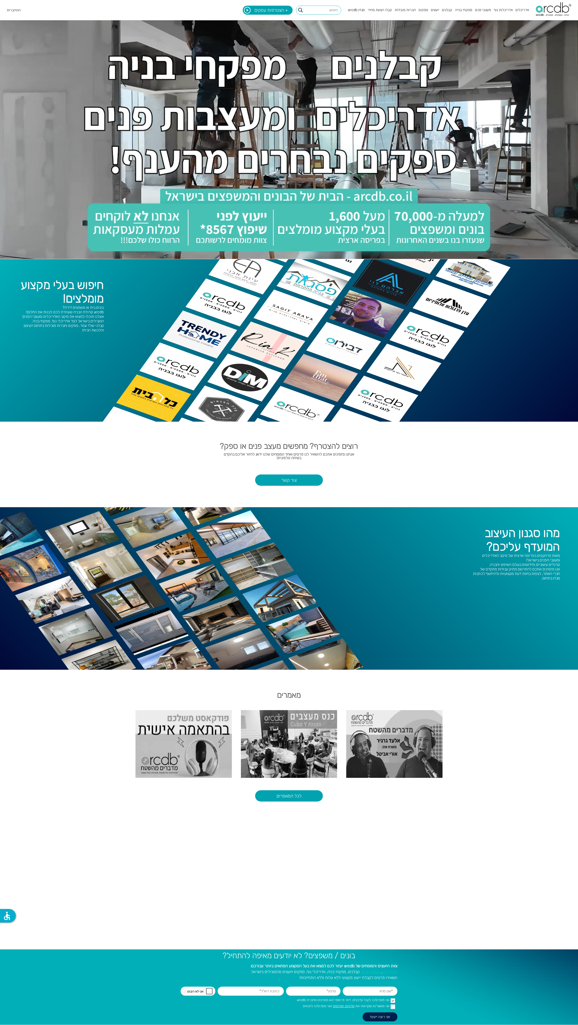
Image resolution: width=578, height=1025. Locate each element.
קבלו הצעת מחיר (380, 10)
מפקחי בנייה (463, 10)
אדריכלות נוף (503, 10)
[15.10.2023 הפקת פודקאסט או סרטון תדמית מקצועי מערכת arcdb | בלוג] (183, 744)
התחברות (14, 10)
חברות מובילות (405, 10)
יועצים (435, 10)
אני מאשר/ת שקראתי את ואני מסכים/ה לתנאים (346, 1006)
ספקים (423, 10)
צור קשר (289, 480)
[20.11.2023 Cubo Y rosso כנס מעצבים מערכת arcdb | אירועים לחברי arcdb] (289, 744)
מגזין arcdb (356, 10)
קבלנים (447, 10)
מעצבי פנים (483, 10)
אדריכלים (522, 10)
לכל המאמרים (289, 796)
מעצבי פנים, (370, 971)
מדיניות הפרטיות (343, 1006)
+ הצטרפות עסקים (271, 10)
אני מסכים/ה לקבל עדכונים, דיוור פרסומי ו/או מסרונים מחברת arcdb (343, 1000)
